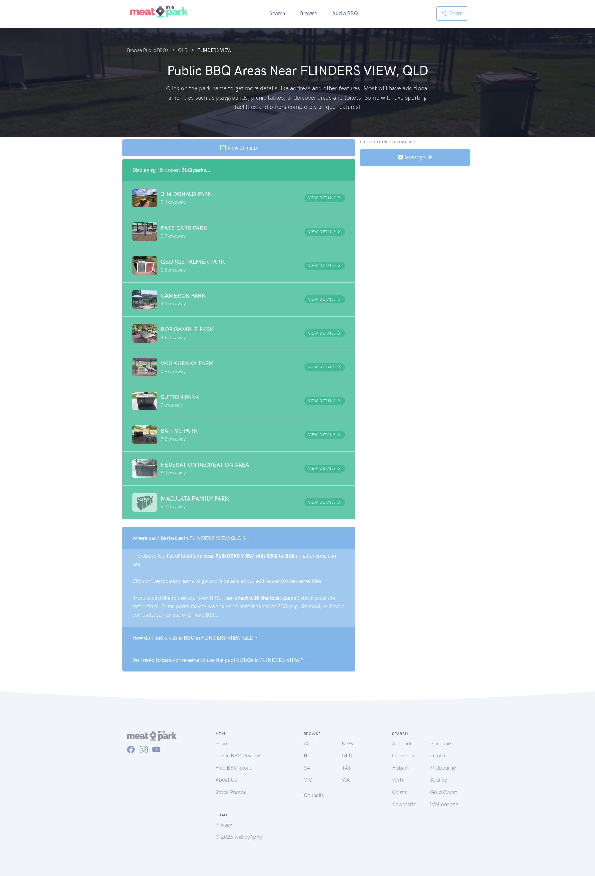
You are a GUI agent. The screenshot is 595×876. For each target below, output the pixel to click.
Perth (398, 780)
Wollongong (444, 804)
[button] (238, 198)
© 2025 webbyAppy (238, 837)
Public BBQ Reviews (238, 755)
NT (307, 755)
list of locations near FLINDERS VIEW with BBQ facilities (232, 556)
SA (307, 768)
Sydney (438, 780)
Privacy (223, 825)
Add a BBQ (345, 13)
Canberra (403, 755)
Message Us (418, 157)
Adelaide (402, 743)
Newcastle (404, 804)
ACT (309, 743)
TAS (346, 768)
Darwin (438, 755)
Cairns (399, 792)
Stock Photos (230, 792)
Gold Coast (443, 792)
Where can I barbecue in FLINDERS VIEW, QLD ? (189, 538)
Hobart (400, 768)
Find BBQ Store (233, 768)
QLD (347, 755)
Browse (308, 13)
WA (346, 780)
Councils (314, 795)
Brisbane (440, 743)
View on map (241, 148)
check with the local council (267, 598)
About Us (226, 780)
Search (277, 13)
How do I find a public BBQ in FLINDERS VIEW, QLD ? (195, 638)
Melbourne (443, 768)
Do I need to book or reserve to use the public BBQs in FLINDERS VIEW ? (218, 660)
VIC (308, 780)
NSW (348, 743)
